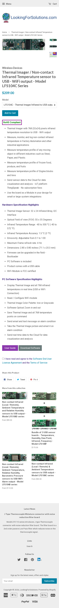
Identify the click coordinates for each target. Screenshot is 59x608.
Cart (54, 4)
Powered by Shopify (47, 590)
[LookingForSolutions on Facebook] (25, 560)
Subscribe (49, 581)
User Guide (10, 348)
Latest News (29, 509)
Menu (8, 4)
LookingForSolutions (29, 590)
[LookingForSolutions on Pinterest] (32, 560)
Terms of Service (38, 362)
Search (30, 546)
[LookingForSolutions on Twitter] (19, 560)
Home (4, 32)
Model (5, 99)
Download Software (30, 348)
